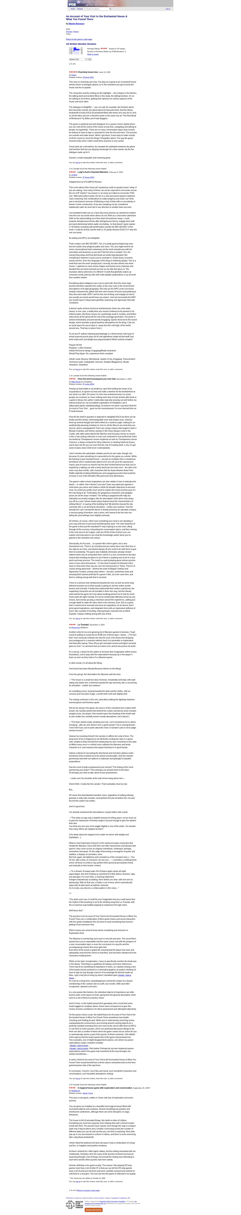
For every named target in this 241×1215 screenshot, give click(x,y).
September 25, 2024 (141, 1088)
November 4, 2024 (97, 625)
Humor (76, 32)
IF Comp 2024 (88, 177)
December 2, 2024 (124, 379)
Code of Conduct (87, 1198)
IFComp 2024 (88, 77)
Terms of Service (99, 1198)
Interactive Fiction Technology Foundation (112, 1201)
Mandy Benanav (76, 24)
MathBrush (75, 1091)
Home (73, 9)
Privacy (107, 1198)
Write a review (93, 54)
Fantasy (69, 32)
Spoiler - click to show (78, 1046)
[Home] (120, 3)
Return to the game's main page (79, 39)
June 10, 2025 (104, 72)
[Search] (110, 9)
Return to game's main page (88, 1190)
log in (78, 162)
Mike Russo (76, 382)
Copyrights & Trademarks (119, 1198)
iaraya (73, 75)
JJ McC (74, 175)
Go (90, 59)
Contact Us (77, 1198)
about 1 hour (88, 1093)
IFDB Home (69, 1198)
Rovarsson (75, 627)
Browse (80, 9)
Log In (168, 9)
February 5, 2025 (116, 172)
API (129, 1198)
